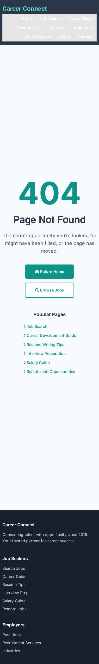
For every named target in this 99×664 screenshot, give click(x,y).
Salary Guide (38, 362)
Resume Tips (28, 27)
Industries (83, 27)
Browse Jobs (51, 290)
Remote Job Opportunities (51, 371)
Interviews (57, 27)
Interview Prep (15, 592)
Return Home (51, 271)
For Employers (38, 36)
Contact (85, 36)
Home (27, 18)
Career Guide (81, 18)
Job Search (50, 18)
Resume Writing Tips (45, 344)
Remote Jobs (14, 608)
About (64, 36)
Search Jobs (13, 568)
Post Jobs (11, 634)
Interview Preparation (46, 353)
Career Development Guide (51, 335)
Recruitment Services (21, 642)
